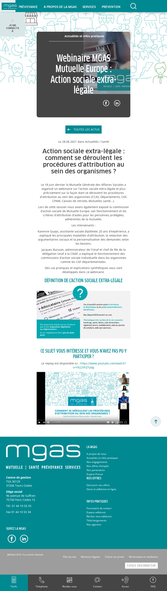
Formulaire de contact (99, 508)
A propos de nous (96, 454)
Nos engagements (97, 462)
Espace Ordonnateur (141, 565)
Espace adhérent (96, 512)
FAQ (153, 586)
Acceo (125, 586)
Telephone (42, 586)
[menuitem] (28, 6)
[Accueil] (10, 6)
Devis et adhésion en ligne (101, 489)
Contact (97, 586)
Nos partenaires (96, 470)
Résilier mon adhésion (99, 516)
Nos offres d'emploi (98, 466)
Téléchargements (97, 520)
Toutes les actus (87, 129)
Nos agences (94, 524)
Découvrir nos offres (98, 485)
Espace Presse (95, 474)
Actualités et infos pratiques (102, 458)
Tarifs (14, 586)
